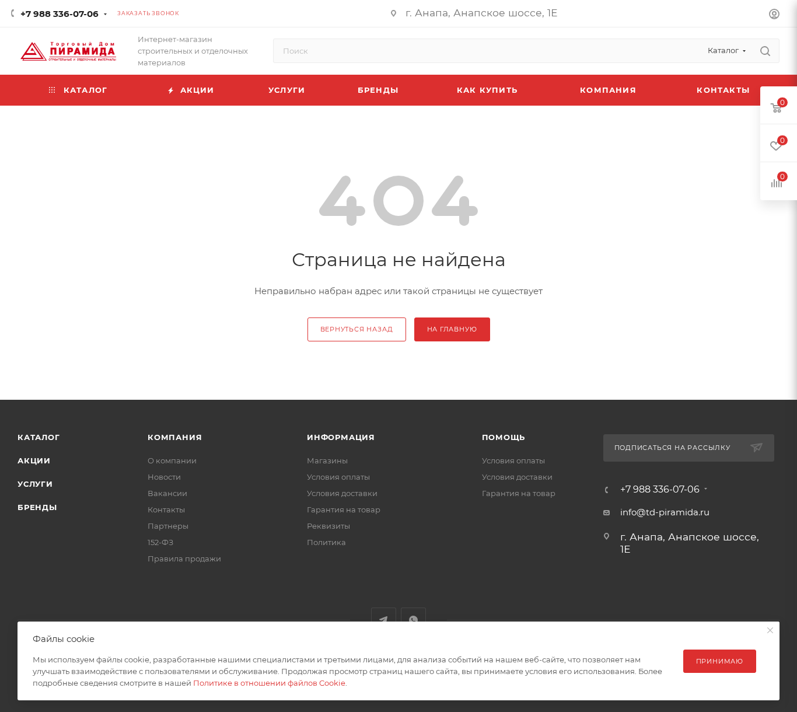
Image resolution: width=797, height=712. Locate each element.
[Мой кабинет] (774, 15)
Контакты (166, 509)
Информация (341, 437)
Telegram (383, 620)
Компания (175, 437)
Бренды (37, 507)
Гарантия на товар (343, 509)
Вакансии (167, 493)
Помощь (504, 437)
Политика (326, 542)
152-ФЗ (160, 542)
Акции (34, 460)
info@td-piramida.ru (664, 512)
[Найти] (765, 51)
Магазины (327, 460)
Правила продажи (184, 558)
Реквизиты (328, 525)
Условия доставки (342, 493)
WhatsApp (413, 620)
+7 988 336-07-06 (59, 13)
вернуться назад (356, 329)
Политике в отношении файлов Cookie (269, 682)
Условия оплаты (338, 476)
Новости (164, 476)
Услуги (35, 483)
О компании (172, 460)
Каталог (39, 437)
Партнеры (168, 525)
